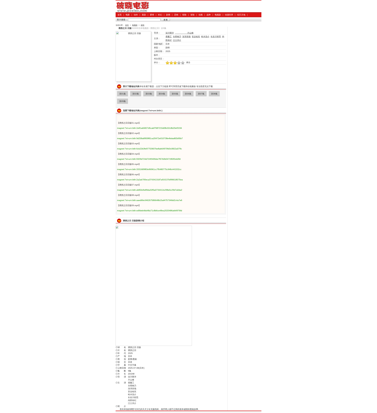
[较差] (183, 63)
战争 (209, 15)
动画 (201, 15)
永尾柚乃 (177, 36)
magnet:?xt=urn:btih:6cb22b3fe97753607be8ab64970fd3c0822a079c (149, 148)
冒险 (192, 15)
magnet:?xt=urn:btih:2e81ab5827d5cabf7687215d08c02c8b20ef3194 (149, 128)
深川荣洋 (170, 33)
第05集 (175, 94)
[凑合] (179, 63)
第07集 (201, 94)
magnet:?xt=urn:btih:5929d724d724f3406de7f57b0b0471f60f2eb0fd (149, 159)
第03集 (148, 94)
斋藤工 (169, 36)
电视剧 (218, 15)
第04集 (162, 94)
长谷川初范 (216, 36)
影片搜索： (122, 19)
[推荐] (167, 63)
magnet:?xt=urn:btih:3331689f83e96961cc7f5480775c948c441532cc (149, 169)
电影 (128, 15)
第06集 (188, 94)
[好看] (175, 63)
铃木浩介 (205, 36)
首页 (120, 15)
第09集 (122, 101)
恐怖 (176, 15)
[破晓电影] (132, 11)
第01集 (122, 94)
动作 (136, 15)
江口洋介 (177, 40)
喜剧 (144, 15)
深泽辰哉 (186, 36)
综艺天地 (241, 15)
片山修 (184, 33)
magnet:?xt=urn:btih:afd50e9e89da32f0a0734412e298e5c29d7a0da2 (149, 190)
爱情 (152, 15)
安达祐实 (196, 36)
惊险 (184, 15)
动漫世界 (229, 15)
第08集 (214, 94)
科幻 (160, 15)
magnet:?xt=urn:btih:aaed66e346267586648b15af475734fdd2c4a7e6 (149, 200)
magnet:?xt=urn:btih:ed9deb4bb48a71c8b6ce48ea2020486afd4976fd (149, 210)
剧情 (168, 15)
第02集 (135, 94)
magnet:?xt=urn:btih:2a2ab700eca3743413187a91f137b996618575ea (150, 179)
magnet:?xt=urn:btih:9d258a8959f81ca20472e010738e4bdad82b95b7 (150, 138)
